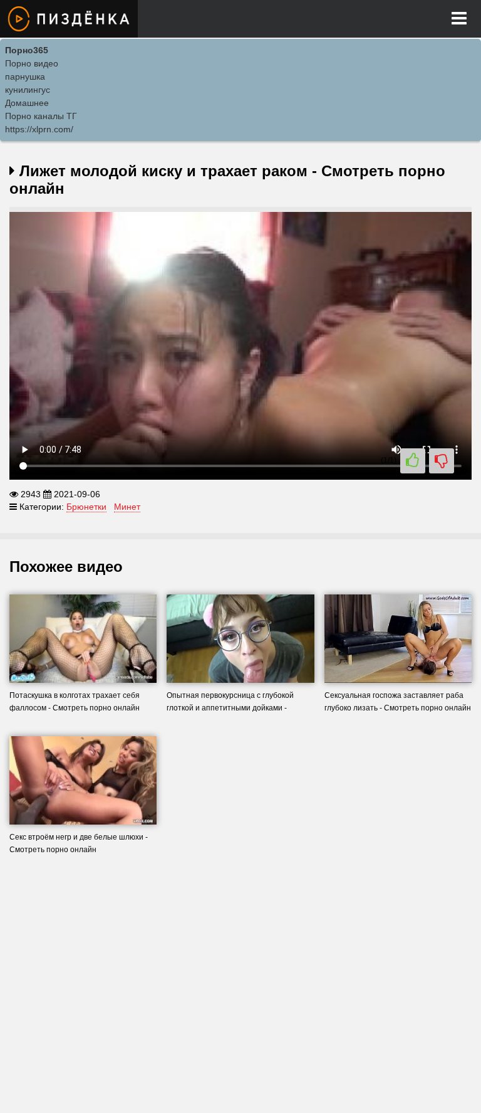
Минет (127, 507)
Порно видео (31, 63)
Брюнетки (86, 507)
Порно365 (26, 50)
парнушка (25, 76)
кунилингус (27, 90)
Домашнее (27, 103)
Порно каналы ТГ (41, 116)
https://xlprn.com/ (39, 129)
